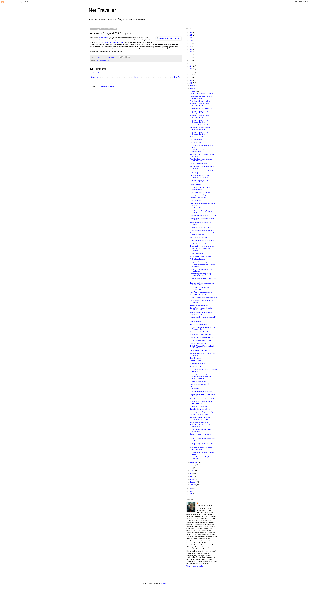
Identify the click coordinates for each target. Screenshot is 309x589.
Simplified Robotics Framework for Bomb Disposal (201, 151)
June (192, 471)
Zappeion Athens (195, 358)
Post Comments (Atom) (106, 86)
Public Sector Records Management (202, 230)
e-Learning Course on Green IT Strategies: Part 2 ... (200, 133)
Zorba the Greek (195, 361)
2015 (190, 63)
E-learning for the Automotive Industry (202, 246)
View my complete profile (194, 566)
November (194, 88)
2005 (190, 494)
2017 (190, 57)
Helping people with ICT (198, 343)
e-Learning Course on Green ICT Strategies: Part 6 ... (201, 104)
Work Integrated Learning (198, 374)
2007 (190, 488)
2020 (190, 49)
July (191, 468)
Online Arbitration (195, 200)
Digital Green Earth (196, 253)
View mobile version (135, 81)
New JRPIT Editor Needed (198, 295)
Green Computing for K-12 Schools (201, 94)
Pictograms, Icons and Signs (199, 262)
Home (136, 77)
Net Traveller (102, 10)
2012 (190, 72)
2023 (190, 40)
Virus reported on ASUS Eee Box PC (202, 337)
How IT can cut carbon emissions (201, 292)
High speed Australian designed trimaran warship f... (200, 377)
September (194, 462)
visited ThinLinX (103, 38)
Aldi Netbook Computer (197, 259)
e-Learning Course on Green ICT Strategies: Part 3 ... (201, 121)
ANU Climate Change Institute (200, 101)
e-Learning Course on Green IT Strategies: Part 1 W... (200, 181)
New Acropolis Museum (198, 381)
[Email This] (120, 57)
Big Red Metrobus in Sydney (199, 324)
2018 (190, 55)
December (194, 85)
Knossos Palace (195, 366)
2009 (190, 80)
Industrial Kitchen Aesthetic (199, 237)
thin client (120, 42)
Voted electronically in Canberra (200, 256)
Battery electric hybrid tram (198, 406)
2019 (190, 52)
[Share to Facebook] (126, 57)
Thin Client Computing (102, 60)
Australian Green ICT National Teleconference (200, 188)
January (193, 485)
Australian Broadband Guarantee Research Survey (201, 448)
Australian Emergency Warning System (203, 399)
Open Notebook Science (198, 243)
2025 (190, 35)
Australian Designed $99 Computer (201, 227)
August (192, 465)
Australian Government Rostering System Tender (201, 160)
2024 (190, 38)
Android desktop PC (196, 137)
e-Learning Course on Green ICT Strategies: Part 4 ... (201, 116)
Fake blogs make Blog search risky (201, 412)
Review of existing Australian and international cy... (201, 97)
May (191, 473)
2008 (190, 83)
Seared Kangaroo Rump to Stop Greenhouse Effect (200, 274)
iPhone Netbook (195, 322)
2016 (190, 60)
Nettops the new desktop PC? (200, 384)
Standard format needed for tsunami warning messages (202, 234)
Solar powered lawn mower (199, 198)
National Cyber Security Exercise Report (203, 215)
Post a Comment (98, 73)
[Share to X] (124, 57)
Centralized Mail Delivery (198, 163)
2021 (190, 46)
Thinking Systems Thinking (199, 422)
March (192, 479)
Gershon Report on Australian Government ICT (200, 288)
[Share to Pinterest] (129, 57)
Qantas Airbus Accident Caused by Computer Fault (201, 309)
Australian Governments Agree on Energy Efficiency (201, 402)
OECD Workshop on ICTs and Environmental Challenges (200, 176)
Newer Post (94, 77)
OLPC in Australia (196, 140)
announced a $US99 (109, 42)
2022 (190, 43)
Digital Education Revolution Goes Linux (203, 298)
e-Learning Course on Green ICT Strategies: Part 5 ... (201, 112)
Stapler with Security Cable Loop (201, 108)
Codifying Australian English (199, 415)
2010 (190, 77)
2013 (190, 69)
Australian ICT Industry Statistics (200, 335)
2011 (190, 74)
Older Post (177, 77)
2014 (190, 66)
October (193, 91)
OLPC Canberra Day (197, 142)
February (193, 482)
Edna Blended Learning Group (200, 409)
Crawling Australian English (199, 332)
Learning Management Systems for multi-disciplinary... (201, 444)
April (192, 476)
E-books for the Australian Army (200, 125)
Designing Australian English (199, 305)
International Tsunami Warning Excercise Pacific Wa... (200, 128)
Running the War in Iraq (198, 195)
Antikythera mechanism (197, 363)
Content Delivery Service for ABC (201, 340)
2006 (190, 491)
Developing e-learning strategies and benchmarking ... (202, 284)
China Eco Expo (195, 185)
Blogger (163, 583)
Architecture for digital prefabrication (202, 240)
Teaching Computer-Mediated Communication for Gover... (200, 418)
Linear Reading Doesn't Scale (200, 350)
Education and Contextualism (199, 208)
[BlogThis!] (122, 57)
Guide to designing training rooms (201, 391)
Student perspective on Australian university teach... (201, 313)
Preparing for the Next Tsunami (200, 192)
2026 (190, 32)
